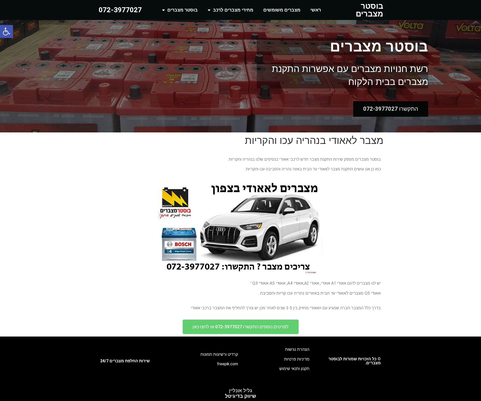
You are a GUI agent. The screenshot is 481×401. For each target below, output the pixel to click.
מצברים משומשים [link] (281, 9)
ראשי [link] (315, 9)
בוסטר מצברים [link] (369, 10)
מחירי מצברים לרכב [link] (233, 9)
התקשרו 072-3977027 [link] (390, 109)
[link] (6, 31)
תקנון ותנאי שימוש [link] (294, 368)
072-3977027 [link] (120, 10)
